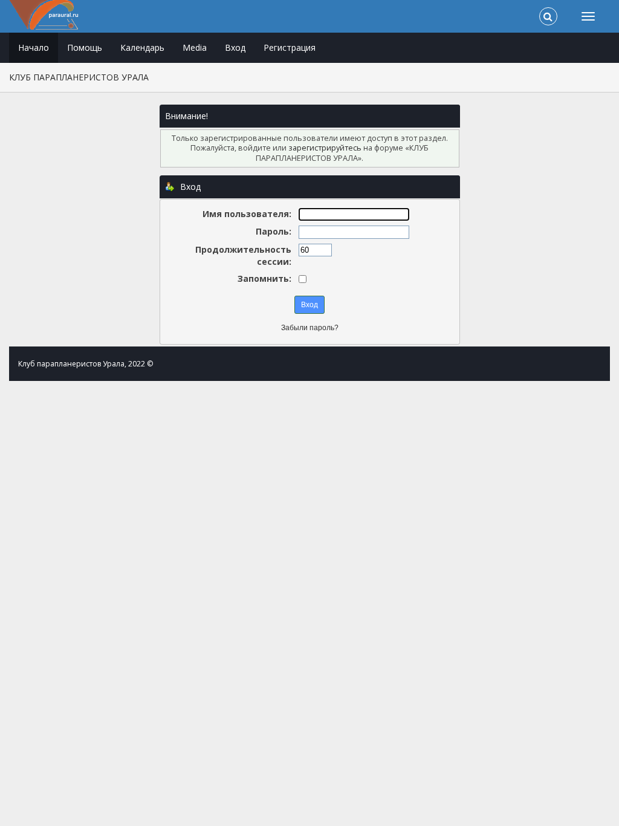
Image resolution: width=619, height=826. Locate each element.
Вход (235, 47)
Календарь (142, 47)
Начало (33, 47)
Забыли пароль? (310, 328)
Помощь (84, 47)
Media (195, 47)
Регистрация (290, 47)
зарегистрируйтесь (324, 148)
